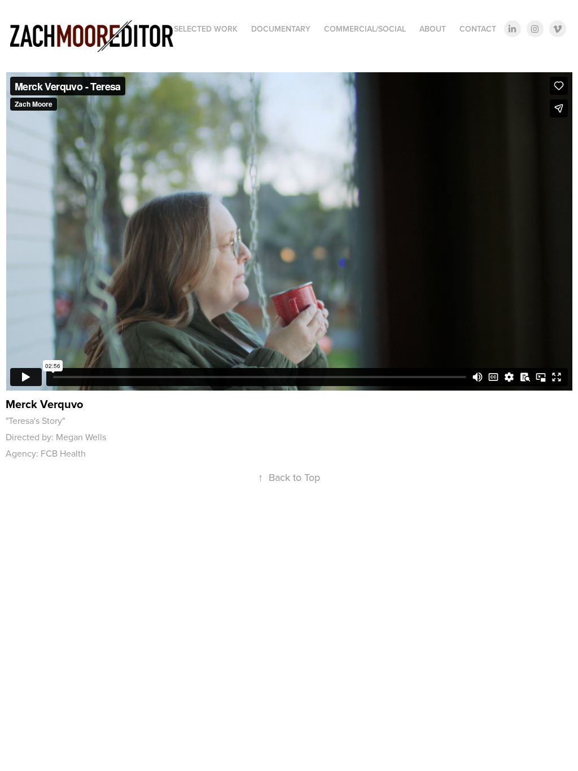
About (432, 28)
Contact (477, 28)
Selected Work (206, 28)
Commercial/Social (365, 28)
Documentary (280, 28)
